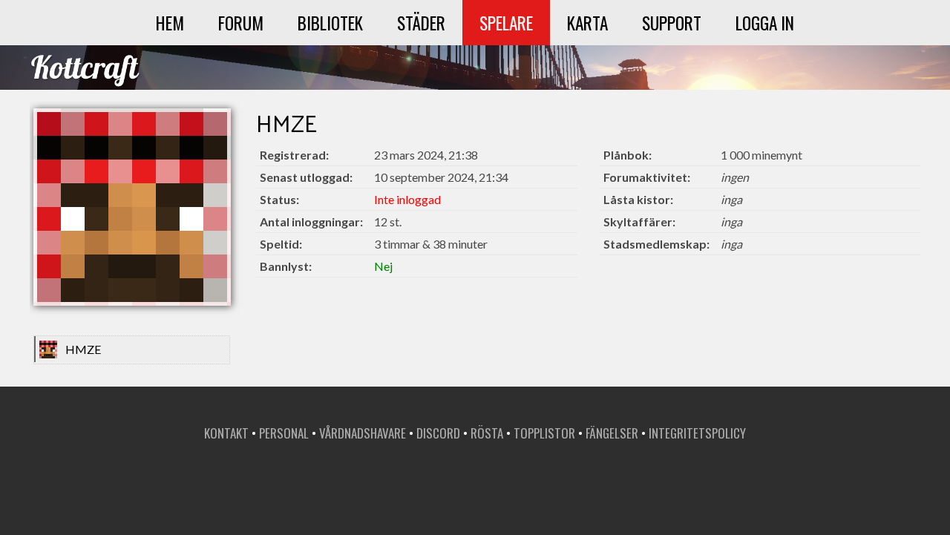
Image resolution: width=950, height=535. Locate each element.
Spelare (506, 23)
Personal (284, 433)
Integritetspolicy (697, 433)
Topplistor (544, 433)
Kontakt (226, 433)
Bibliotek (330, 23)
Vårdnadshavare (362, 433)
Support (671, 23)
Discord (438, 433)
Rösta (487, 433)
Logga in (765, 23)
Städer (421, 23)
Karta (587, 23)
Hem (170, 23)
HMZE (83, 349)
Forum (240, 23)
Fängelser (612, 433)
